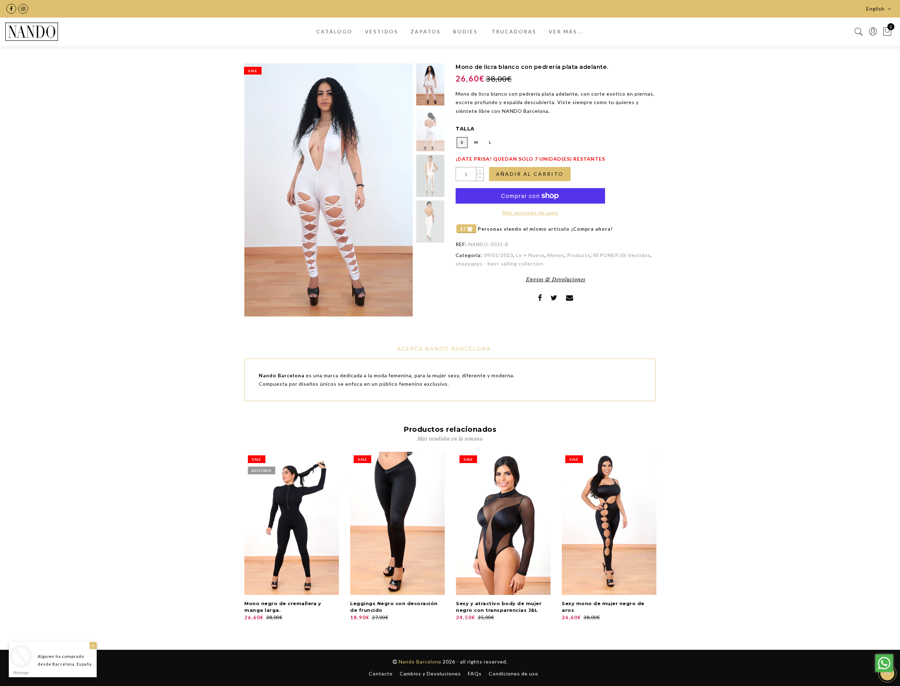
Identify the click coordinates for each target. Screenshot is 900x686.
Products (578, 255)
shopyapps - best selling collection (500, 264)
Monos (555, 255)
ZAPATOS (426, 31)
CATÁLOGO (334, 31)
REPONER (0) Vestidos (621, 255)
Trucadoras (513, 31)
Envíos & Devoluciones (555, 279)
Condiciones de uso (513, 674)
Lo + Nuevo (530, 255)
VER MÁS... (566, 31)
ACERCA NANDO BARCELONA (444, 349)
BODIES (465, 31)
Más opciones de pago (530, 213)
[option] (328, 189)
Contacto (381, 674)
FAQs (475, 674)
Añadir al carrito (530, 174)
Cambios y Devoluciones (430, 674)
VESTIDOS (381, 31)
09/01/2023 (498, 255)
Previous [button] (257, 194)
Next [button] (391, 194)
